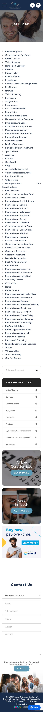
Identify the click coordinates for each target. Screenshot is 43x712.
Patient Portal (12, 290)
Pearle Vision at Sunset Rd (17, 269)
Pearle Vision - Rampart (16, 208)
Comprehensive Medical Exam (19, 194)
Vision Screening (13, 94)
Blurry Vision (11, 112)
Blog (7, 165)
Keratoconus (11, 105)
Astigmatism (11, 101)
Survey (8, 347)
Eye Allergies (11, 80)
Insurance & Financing (15, 340)
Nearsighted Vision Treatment (19, 119)
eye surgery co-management (18, 431)
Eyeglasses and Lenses (16, 122)
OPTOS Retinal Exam (15, 108)
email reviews (12, 190)
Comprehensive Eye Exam (17, 55)
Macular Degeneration (16, 130)
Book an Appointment (16, 261)
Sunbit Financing (13, 354)
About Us (9, 155)
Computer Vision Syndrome (18, 126)
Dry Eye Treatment (14, 144)
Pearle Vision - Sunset (15, 219)
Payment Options (13, 51)
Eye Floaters (11, 87)
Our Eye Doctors (13, 358)
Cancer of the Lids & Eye (17, 247)
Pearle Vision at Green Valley (19, 315)
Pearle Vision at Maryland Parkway (22, 304)
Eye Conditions (12, 76)
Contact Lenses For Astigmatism (21, 83)
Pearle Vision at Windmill (17, 333)
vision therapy (12, 390)
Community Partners (15, 336)
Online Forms (11, 179)
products (9, 424)
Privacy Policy (11, 73)
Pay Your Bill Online (14, 326)
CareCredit (10, 162)
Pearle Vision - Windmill (16, 233)
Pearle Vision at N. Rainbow (18, 272)
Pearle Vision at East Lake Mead (20, 294)
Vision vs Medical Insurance (18, 172)
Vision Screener (12, 62)
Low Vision (10, 97)
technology (10, 444)
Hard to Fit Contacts (15, 65)
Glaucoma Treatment (15, 251)
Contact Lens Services (16, 240)
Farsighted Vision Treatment (19, 147)
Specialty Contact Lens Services (20, 343)
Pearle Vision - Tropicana (17, 215)
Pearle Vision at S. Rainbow (18, 311)
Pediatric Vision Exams (16, 115)
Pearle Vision (11, 265)
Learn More (21, 472)
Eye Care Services (13, 140)
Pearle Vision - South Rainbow (19, 201)
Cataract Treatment (15, 254)
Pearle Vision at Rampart (17, 301)
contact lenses (12, 403)
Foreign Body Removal (16, 137)
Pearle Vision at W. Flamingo (19, 319)
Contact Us (10, 283)
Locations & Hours (14, 176)
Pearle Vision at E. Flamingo (18, 322)
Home (8, 286)
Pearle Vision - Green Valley (18, 229)
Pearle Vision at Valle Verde (18, 297)
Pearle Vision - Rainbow (16, 237)
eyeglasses (10, 410)
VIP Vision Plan (12, 351)
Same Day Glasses (14, 279)
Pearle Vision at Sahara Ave (18, 133)
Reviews (9, 69)
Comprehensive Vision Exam (18, 226)
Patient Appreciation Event (18, 329)
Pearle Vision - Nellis (15, 197)
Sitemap (9, 90)
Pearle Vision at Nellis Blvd (18, 276)
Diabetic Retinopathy (15, 258)
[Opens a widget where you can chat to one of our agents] (34, 708)
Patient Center (12, 58)
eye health (10, 417)
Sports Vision (11, 151)
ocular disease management (18, 437)
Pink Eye (9, 158)
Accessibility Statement (16, 169)
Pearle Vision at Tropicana (18, 308)
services (9, 397)
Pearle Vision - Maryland (17, 222)
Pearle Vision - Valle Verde (17, 212)
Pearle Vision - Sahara (16, 204)
